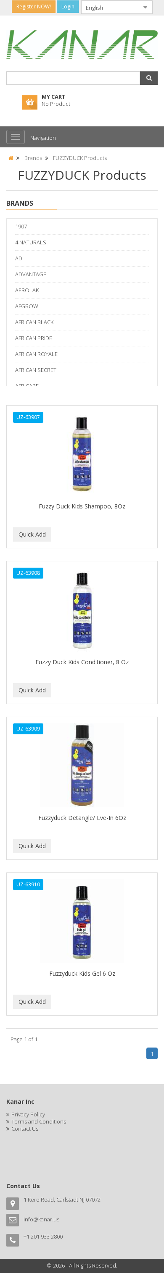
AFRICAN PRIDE (33, 338)
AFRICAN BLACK (34, 322)
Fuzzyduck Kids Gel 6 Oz (82, 973)
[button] (149, 78)
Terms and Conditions (38, 1121)
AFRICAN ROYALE (36, 354)
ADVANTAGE (30, 274)
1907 (21, 226)
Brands (33, 158)
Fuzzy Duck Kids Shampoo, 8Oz (82, 506)
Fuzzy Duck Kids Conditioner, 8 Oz (82, 662)
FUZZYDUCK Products (80, 158)
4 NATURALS (30, 242)
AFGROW (26, 306)
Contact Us (24, 1128)
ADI (19, 258)
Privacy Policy (28, 1114)
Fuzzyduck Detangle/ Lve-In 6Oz (82, 818)
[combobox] (110, 7)
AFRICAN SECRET (35, 370)
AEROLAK (27, 290)
